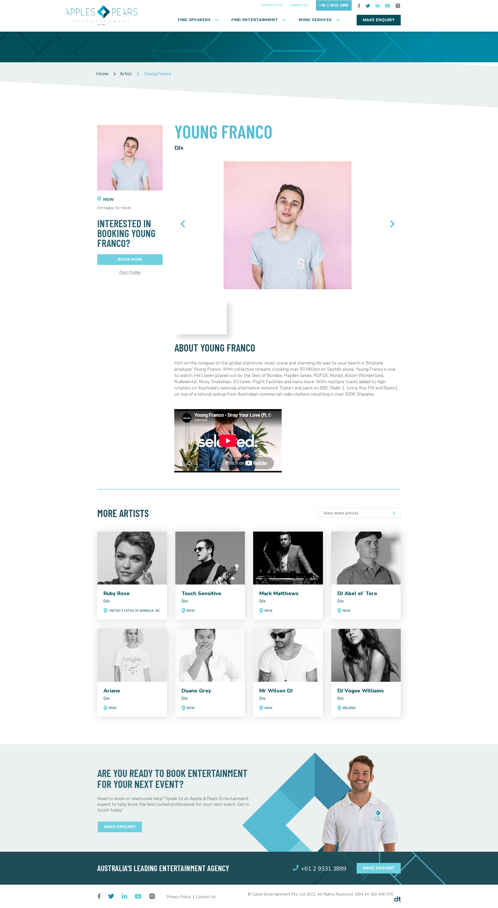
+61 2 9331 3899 (334, 5)
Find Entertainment (254, 19)
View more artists (340, 513)
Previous (184, 224)
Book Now (130, 259)
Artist (126, 74)
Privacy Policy (179, 896)
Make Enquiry (379, 20)
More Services (315, 19)
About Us (299, 5)
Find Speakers (194, 19)
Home (102, 74)
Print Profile (130, 272)
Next (391, 224)
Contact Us (272, 5)
